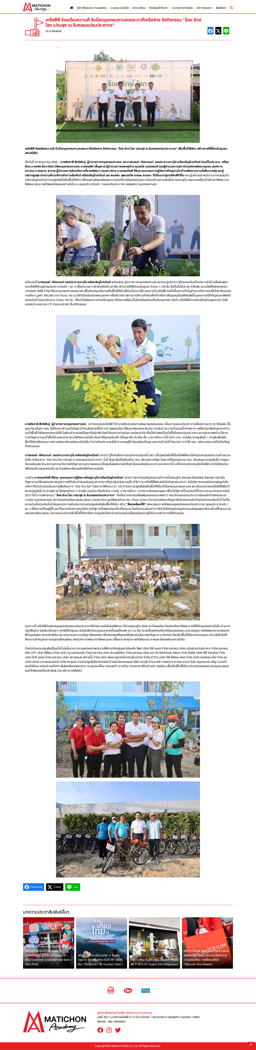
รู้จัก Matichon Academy (92, 8)
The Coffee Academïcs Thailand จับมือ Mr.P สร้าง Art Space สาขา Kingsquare (154, 962)
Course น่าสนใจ (119, 8)
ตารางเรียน (138, 8)
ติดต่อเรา (221, 8)
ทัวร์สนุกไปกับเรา (158, 8)
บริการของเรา (204, 8)
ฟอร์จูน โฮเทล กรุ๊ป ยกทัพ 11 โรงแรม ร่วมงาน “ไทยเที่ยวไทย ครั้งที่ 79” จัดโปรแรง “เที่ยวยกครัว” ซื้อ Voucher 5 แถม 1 (100, 960)
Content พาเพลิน (182, 8)
